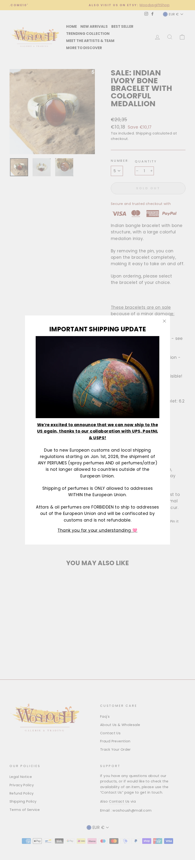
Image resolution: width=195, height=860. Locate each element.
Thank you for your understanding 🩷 (97, 530)
